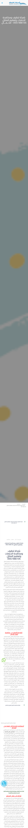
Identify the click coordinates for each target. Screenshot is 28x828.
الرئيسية (23, 504)
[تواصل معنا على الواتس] (4, 660)
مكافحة (18, 504)
